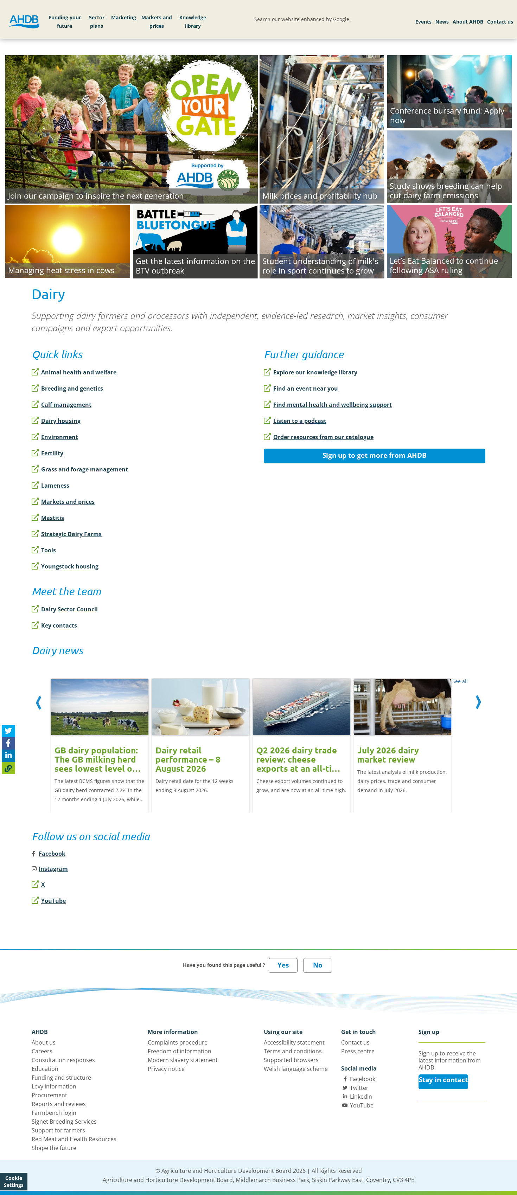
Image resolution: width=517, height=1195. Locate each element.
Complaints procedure (178, 1042)
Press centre (358, 1051)
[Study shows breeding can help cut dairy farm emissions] (449, 165)
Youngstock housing (69, 566)
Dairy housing (61, 421)
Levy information (54, 1086)
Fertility (52, 453)
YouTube (53, 901)
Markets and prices (156, 21)
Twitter (359, 1088)
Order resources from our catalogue (323, 437)
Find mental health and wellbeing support (332, 405)
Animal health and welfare (78, 372)
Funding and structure (61, 1077)
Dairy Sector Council (69, 609)
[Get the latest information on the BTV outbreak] (195, 240)
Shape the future (54, 1148)
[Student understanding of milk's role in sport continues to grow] (322, 240)
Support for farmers (58, 1130)
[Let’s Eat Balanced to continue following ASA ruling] (449, 240)
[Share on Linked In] (8, 756)
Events (423, 21)
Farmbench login (54, 1113)
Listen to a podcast (299, 421)
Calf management (66, 405)
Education (45, 1069)
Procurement (49, 1095)
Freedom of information (179, 1051)
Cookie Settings (14, 1181)
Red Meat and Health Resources (74, 1139)
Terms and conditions (293, 1051)
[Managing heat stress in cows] (67, 240)
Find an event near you (305, 388)
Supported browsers (291, 1060)
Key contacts (59, 625)
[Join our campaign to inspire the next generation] (131, 128)
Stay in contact (443, 1079)
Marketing (123, 17)
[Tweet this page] (8, 731)
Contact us (500, 21)
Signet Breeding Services (64, 1121)
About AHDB (468, 21)
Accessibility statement (294, 1042)
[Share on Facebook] (8, 743)
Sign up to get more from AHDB (375, 455)
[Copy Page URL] (8, 768)
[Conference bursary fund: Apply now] (449, 90)
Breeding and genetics (72, 388)
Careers (42, 1051)
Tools (48, 550)
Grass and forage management (84, 469)
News (442, 21)
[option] (99, 738)
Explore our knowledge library (315, 372)
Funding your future (65, 21)
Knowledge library (192, 21)
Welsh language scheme (296, 1069)
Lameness (55, 485)
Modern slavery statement (183, 1060)
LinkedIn (361, 1096)
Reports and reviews (59, 1104)
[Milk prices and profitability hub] (322, 128)
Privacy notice (166, 1069)
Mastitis (52, 518)
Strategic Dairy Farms (71, 534)
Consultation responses (63, 1060)
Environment (59, 437)
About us (44, 1042)
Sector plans (96, 21)
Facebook (362, 1079)
